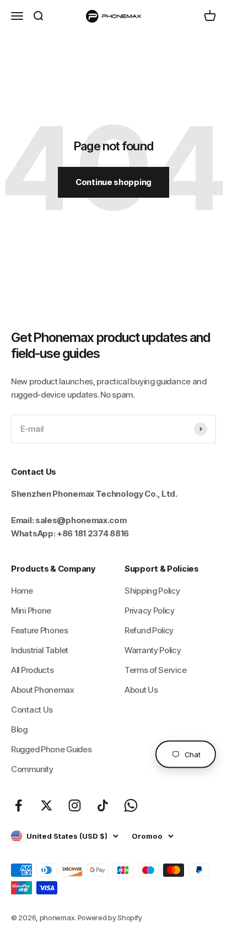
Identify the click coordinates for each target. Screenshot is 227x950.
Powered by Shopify (110, 917)
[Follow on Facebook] (18, 805)
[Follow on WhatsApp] (130, 805)
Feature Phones (39, 630)
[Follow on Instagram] (74, 805)
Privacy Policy (150, 610)
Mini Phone (31, 610)
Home (22, 590)
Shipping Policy (152, 590)
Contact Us (32, 709)
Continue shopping (113, 182)
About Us (141, 690)
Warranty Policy (153, 650)
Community (32, 769)
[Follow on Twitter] (46, 805)
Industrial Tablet (39, 650)
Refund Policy (149, 630)
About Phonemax (42, 690)
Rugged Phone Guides (51, 749)
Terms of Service (155, 670)
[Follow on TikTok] (102, 805)
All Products (32, 670)
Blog (19, 729)
